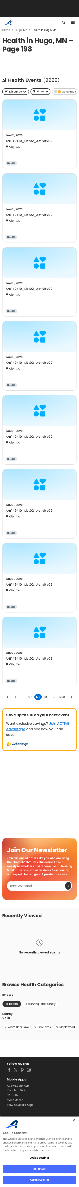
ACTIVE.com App (18, 1086)
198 (38, 697)
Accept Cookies (39, 1179)
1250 (62, 697)
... (22, 697)
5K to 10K (12, 1095)
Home (6, 30)
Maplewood (67, 1027)
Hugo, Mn (21, 30)
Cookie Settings (39, 1157)
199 (46, 697)
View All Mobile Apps (20, 1105)
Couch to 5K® (16, 1090)
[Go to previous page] (8, 697)
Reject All (39, 1169)
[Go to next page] (71, 697)
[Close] (74, 1120)
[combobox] (15, 91)
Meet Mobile (15, 1100)
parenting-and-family (41, 1004)
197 (30, 697)
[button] (40, 91)
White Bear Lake (18, 1027)
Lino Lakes (44, 1027)
